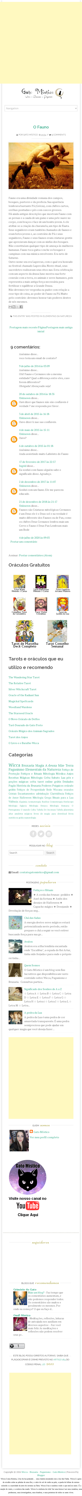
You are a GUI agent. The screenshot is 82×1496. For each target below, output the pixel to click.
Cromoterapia (56, 801)
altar (11, 813)
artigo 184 (59, 1359)
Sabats (55, 777)
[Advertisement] (41, 43)
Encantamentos (26, 793)
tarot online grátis (49, 781)
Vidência (13, 801)
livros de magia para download (50, 813)
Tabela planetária (64, 809)
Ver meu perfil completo (44, 1137)
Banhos (45, 801)
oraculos (68, 789)
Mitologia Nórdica (54, 773)
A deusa (51, 765)
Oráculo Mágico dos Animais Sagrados (31, 731)
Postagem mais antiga (59, 327)
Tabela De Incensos (46, 809)
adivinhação (42, 793)
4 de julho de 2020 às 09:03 (34, 537)
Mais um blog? (36, 1292)
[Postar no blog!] (14, 307)
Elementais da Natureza (57, 316)
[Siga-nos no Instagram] (48, 833)
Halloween (25, 797)
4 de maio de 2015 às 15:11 (34, 430)
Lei (48, 1364)
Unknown (25, 398)
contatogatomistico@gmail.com (39, 872)
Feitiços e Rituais (31, 773)
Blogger (41, 1475)
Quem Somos (32, 965)
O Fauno (41, 127)
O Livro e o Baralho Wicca (24, 743)
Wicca (14, 765)
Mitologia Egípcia (18, 805)
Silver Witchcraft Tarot (22, 689)
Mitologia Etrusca (38, 805)
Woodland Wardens (20, 707)
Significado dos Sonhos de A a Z (43, 989)
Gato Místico (30, 135)
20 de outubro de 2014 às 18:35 (37, 394)
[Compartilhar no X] (17, 307)
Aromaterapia (34, 801)
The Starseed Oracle (21, 713)
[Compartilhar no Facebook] (21, 307)
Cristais (13, 793)
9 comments (59, 135)
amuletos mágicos (23, 813)
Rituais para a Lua (62, 797)
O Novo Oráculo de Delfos (24, 719)
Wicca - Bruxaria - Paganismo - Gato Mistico (43, 1472)
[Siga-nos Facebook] (33, 833)
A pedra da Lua (33, 1012)
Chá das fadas (32, 918)
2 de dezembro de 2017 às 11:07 (37, 482)
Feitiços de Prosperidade (31, 789)
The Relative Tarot (20, 683)
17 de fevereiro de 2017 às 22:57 (37, 462)
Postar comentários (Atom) (35, 555)
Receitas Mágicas (19, 777)
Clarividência (57, 793)
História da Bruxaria (29, 785)
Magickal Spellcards (21, 701)
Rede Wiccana (54, 789)
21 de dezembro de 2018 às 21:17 (38, 501)
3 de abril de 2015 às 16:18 (34, 414)
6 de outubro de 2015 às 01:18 (36, 446)
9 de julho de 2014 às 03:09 (34, 366)
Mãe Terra (65, 765)
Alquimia (23, 801)
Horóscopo (68, 801)
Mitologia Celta (40, 777)
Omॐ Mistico (22, 1315)
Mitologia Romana (59, 805)
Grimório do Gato (24, 1289)
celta (33, 781)
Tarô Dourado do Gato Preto (26, 725)
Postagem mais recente (24, 327)
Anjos (70, 773)
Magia (39, 765)
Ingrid (22, 466)
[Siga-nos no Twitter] (41, 833)
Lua (63, 777)
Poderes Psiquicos (53, 785)
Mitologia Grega (42, 797)
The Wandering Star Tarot (24, 677)
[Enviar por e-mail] (10, 307)
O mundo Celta (28, 809)
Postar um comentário (23, 541)
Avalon (28, 941)
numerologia (30, 817)
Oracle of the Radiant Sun (24, 695)
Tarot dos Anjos (18, 737)
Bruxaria (28, 765)
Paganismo (16, 769)
